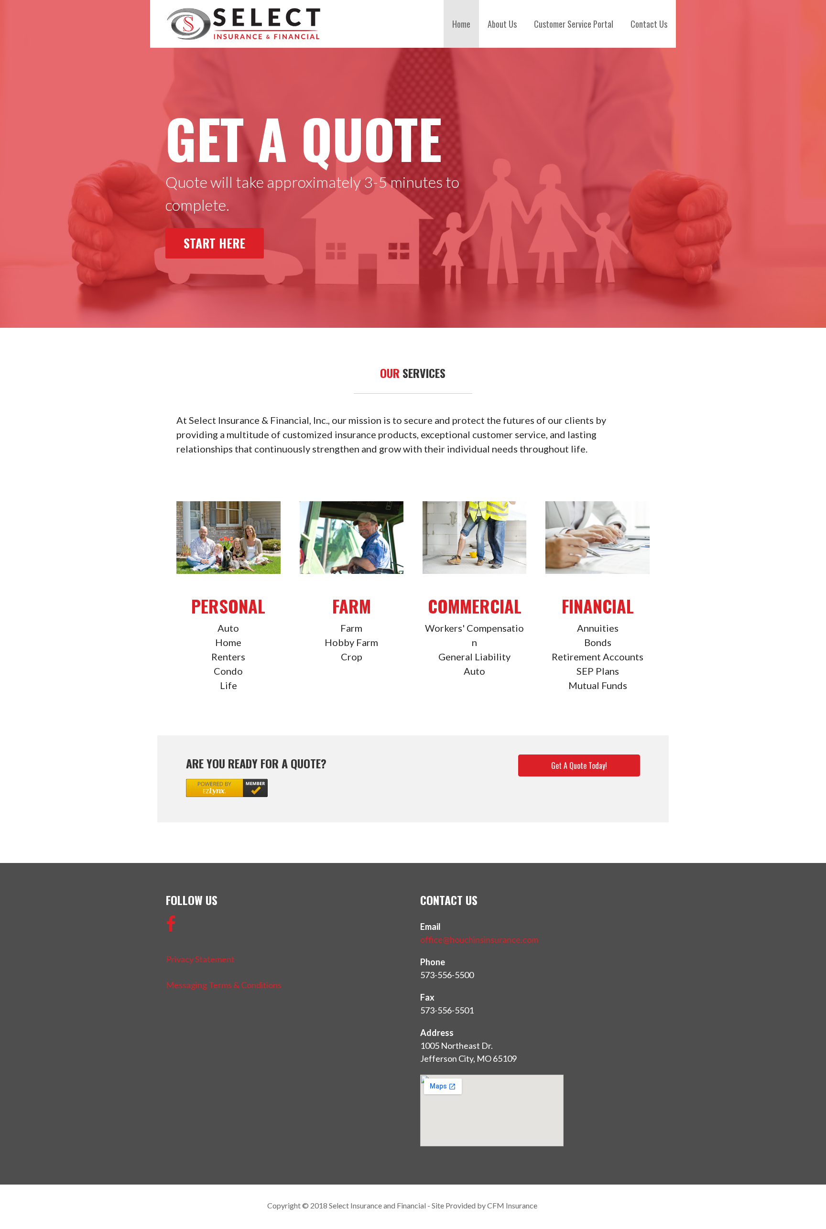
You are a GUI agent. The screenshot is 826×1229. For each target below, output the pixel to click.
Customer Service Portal (573, 24)
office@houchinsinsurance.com (479, 939)
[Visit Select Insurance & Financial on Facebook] (171, 927)
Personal (228, 605)
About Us (502, 24)
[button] (579, 765)
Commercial (475, 605)
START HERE (214, 243)
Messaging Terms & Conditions (224, 985)
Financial (598, 605)
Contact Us (648, 24)
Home (461, 24)
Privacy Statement (200, 959)
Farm (351, 605)
